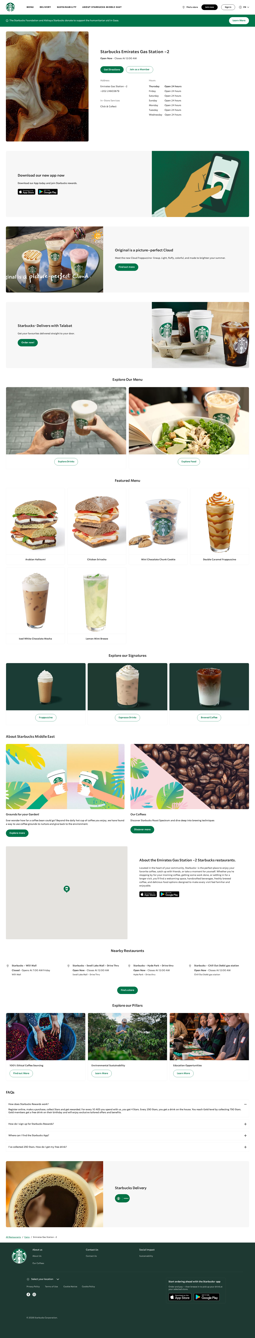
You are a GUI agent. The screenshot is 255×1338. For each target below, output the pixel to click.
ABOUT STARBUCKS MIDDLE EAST (102, 7)
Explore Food (189, 462)
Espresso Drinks (128, 718)
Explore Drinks (66, 462)
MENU (30, 7)
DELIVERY (45, 7)
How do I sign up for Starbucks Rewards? (31, 1124)
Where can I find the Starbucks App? (28, 1135)
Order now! (27, 343)
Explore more (17, 833)
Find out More (21, 1073)
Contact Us (91, 1256)
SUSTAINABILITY (67, 7)
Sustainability (146, 1256)
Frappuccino (46, 718)
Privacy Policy (33, 1287)
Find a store (127, 990)
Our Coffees (38, 1263)
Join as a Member (139, 69)
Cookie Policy (88, 1287)
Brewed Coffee (209, 718)
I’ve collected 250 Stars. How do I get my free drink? (37, 1147)
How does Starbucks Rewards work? (28, 1104)
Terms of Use (51, 1287)
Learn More (239, 20)
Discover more (142, 829)
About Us (36, 1256)
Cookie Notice (70, 1287)
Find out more (127, 267)
